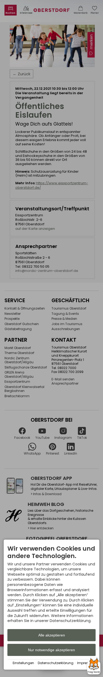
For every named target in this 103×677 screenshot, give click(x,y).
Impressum (86, 663)
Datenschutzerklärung (55, 663)
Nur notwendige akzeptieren (51, 650)
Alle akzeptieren (51, 635)
